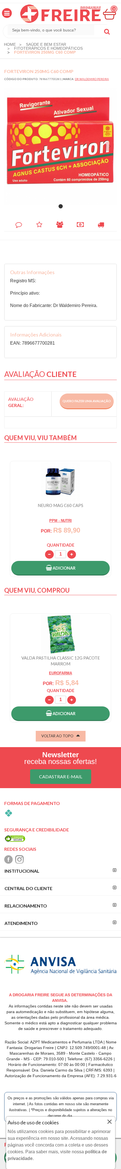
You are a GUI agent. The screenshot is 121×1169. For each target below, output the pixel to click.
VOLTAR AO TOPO (57, 736)
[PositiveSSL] (15, 838)
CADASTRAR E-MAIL (60, 776)
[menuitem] (10, 44)
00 (114, 9)
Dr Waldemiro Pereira (92, 79)
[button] (7, 13)
